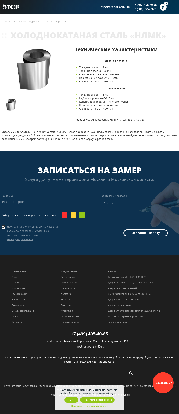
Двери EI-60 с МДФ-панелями (123, 299)
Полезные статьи (70, 321)
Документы (18, 305)
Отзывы (16, 282)
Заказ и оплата (69, 277)
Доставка (66, 293)
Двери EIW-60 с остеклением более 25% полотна (134, 310)
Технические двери (118, 321)
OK (71, 400)
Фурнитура (67, 310)
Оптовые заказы (70, 282)
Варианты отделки (71, 316)
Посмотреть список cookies (97, 400)
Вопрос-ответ (19, 288)
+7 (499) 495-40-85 (145, 5)
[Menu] (174, 7)
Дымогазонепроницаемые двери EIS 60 (129, 293)
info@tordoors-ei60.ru (115, 7)
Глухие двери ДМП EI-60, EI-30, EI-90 (127, 277)
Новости (16, 316)
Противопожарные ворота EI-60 (125, 316)
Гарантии (66, 305)
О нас (15, 277)
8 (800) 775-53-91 (146, 9)
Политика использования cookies (89, 406)
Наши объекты (20, 299)
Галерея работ (19, 293)
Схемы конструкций (23, 310)
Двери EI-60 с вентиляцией (122, 288)
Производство (68, 288)
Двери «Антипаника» (119, 305)
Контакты (17, 321)
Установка (66, 299)
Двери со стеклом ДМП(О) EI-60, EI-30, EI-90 (131, 282)
